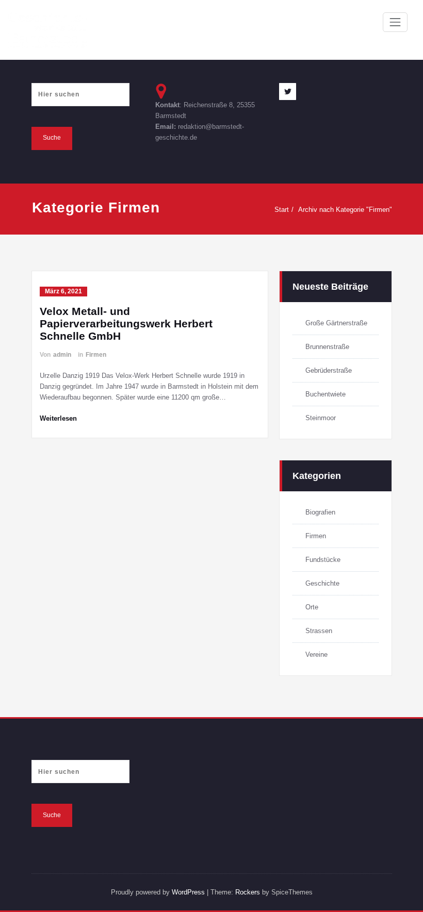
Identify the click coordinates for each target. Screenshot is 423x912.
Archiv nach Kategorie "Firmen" (345, 209)
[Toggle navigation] (395, 22)
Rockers (247, 892)
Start (281, 209)
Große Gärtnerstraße (336, 323)
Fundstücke (322, 559)
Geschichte (322, 583)
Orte (311, 607)
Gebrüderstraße (328, 370)
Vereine (316, 654)
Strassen (318, 631)
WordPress (188, 892)
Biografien (320, 512)
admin (62, 354)
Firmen (96, 354)
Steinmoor (320, 418)
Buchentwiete (325, 394)
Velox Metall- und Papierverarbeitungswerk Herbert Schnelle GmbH (126, 323)
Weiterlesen (58, 418)
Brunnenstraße (327, 347)
